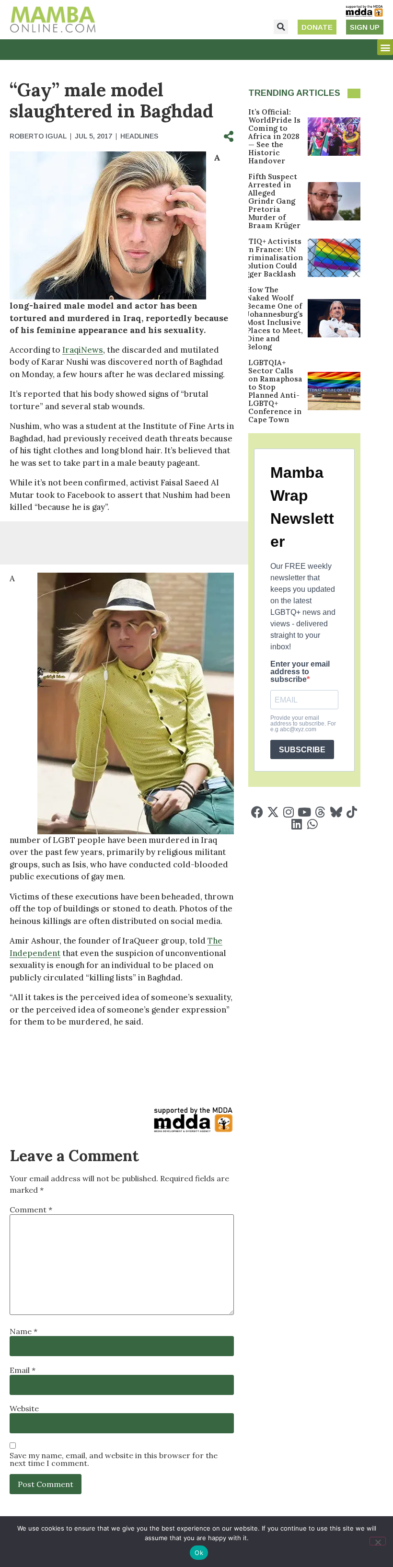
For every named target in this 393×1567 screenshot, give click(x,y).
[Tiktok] (352, 812)
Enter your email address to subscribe (300, 671)
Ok (199, 1552)
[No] (378, 1541)
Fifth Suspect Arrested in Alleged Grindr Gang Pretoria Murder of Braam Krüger (274, 201)
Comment (31, 1209)
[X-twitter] (273, 812)
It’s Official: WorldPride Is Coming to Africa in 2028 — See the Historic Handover (274, 136)
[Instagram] (289, 812)
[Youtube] (305, 812)
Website (24, 1408)
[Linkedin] (296, 824)
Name (23, 1331)
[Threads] (320, 812)
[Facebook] (257, 812)
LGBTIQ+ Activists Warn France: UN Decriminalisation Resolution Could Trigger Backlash (268, 257)
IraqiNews (82, 350)
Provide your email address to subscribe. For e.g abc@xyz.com (303, 723)
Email (22, 1370)
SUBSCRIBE (302, 750)
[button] (281, 27)
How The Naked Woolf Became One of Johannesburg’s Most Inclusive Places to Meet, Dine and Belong (274, 318)
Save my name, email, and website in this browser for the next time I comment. (114, 1459)
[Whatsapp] (312, 824)
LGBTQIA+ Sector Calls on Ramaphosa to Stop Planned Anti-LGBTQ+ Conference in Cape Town (275, 391)
